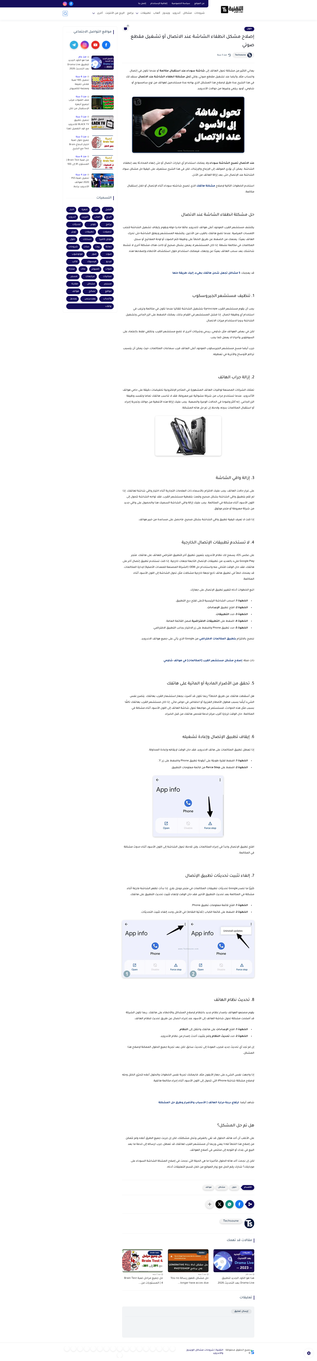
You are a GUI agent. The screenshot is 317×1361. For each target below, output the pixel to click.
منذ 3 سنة (81, 97)
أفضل (108, 209)
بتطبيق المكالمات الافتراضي (217, 638)
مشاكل (187, 13)
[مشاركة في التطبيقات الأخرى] (210, 1204)
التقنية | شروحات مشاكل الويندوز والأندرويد (204, 1352)
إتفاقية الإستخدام (158, 3)
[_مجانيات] (119, 1355)
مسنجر (108, 284)
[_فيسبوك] (132, 1348)
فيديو (109, 261)
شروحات (199, 13)
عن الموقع (199, 3)
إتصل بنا (142, 3)
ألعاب (156, 13)
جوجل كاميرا (105, 239)
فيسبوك (91, 261)
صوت (109, 254)
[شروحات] (172, 1348)
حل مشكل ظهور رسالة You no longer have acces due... (190, 1281)
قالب (74, 261)
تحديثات (76, 224)
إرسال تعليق (241, 1311)
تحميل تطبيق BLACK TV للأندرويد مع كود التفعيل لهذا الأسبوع (78, 125)
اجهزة (85, 209)
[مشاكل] (165, 1348)
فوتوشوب (77, 254)
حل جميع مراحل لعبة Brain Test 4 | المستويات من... (143, 1281)
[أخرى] (86, 1348)
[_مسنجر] (119, 1348)
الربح (109, 217)
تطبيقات (146, 13)
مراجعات (90, 276)
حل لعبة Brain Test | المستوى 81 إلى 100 (77, 162)
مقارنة (74, 284)
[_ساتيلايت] (66, 1348)
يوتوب (108, 306)
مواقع (108, 291)
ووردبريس (90, 299)
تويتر (73, 232)
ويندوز (166, 13)
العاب (97, 217)
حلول (249, 29)
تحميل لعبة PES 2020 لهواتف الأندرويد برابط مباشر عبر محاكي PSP (79, 183)
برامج (130, 13)
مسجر (74, 276)
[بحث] (65, 13)
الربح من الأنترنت (115, 13)
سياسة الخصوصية (181, 3)
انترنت (85, 217)
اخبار (72, 209)
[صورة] (102, 63)
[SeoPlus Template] (252, 1352)
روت (97, 247)
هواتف (208, 1187)
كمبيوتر (95, 269)
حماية (109, 247)
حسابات (87, 239)
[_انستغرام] (113, 1348)
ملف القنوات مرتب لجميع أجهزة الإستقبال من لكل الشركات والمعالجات (79, 105)
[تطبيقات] (139, 1348)
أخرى (100, 13)
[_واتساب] (126, 1348)
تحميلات (107, 232)
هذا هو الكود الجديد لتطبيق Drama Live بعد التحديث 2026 (236, 1281)
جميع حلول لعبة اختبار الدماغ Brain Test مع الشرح (79, 144)
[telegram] (74, 45)
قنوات (108, 269)
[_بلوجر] (73, 1348)
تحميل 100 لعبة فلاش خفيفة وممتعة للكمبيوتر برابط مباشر (79, 85)
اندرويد (72, 217)
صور (94, 254)
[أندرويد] (159, 1348)
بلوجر (93, 224)
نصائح (92, 291)
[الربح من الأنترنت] (93, 1348)
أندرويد (176, 13)
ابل (96, 209)
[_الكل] (106, 1348)
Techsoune (240, 55)
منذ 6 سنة (81, 77)
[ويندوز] (152, 1348)
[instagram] (65, 3)
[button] (239, 1204)
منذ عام (83, 57)
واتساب (107, 299)
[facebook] (71, 3)
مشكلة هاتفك (205, 186)
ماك (83, 269)
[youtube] (95, 45)
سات (86, 247)
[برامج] (99, 1348)
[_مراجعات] (80, 1348)
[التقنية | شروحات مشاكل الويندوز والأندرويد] (232, 9)
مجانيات (107, 276)
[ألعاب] (146, 1348)
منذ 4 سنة (81, 175)
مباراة (72, 269)
